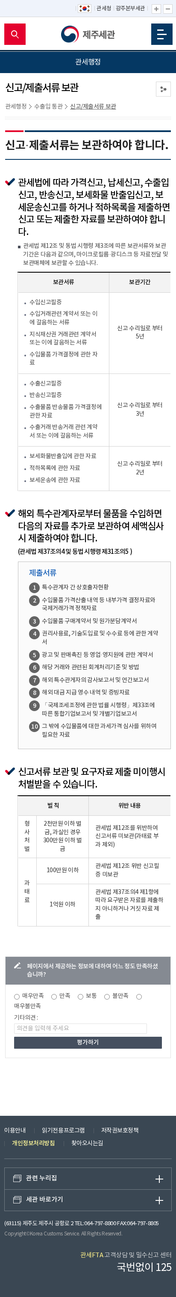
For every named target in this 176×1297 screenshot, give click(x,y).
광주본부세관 (130, 9)
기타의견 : (26, 1018)
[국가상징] (85, 9)
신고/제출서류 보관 (93, 106)
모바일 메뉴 (162, 34)
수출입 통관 (48, 106)
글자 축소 (168, 9)
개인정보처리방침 (33, 1143)
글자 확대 (156, 9)
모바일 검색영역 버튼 (15, 34)
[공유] (163, 89)
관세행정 (15, 106)
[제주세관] (88, 34)
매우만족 (33, 996)
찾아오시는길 (87, 1143)
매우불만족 (27, 1006)
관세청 (104, 9)
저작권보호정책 (120, 1130)
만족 (64, 996)
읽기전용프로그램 (63, 1130)
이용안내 (15, 1130)
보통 (91, 996)
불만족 (120, 996)
